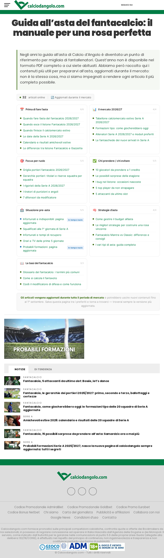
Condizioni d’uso (86, 517)
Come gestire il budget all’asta (114, 219)
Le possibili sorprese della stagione (118, 175)
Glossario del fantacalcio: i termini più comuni (51, 272)
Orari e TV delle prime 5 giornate (43, 240)
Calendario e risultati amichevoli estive (47, 142)
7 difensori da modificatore (39, 197)
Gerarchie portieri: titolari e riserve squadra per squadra (52, 177)
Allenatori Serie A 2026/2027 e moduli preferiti (125, 134)
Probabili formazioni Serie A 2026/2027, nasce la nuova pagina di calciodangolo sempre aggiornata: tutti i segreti (87, 447)
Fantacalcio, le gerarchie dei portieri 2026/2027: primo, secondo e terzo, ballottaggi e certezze (86, 394)
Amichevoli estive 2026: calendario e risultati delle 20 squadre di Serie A (76, 420)
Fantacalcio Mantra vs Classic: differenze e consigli (122, 236)
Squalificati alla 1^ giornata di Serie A (45, 228)
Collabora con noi (146, 512)
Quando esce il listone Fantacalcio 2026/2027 (51, 124)
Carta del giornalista (77, 512)
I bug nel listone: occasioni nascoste (118, 181)
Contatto (109, 517)
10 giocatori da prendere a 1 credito (118, 169)
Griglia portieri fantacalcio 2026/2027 (46, 169)
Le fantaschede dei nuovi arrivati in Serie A (122, 140)
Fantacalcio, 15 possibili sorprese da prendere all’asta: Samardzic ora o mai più (81, 434)
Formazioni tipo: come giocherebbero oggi (122, 128)
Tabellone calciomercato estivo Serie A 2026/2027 (120, 120)
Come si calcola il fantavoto (40, 278)
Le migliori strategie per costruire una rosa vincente (122, 226)
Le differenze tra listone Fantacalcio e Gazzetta (52, 148)
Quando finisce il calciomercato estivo (46, 130)
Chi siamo (51, 512)
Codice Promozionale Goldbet (89, 507)
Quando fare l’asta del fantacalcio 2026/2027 (51, 118)
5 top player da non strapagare (115, 187)
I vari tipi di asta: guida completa (116, 244)
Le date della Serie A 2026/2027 (43, 136)
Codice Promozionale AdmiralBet (38, 507)
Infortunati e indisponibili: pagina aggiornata (43, 220)
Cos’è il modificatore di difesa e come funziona (52, 284)
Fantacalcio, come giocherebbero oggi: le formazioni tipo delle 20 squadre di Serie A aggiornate (85, 408)
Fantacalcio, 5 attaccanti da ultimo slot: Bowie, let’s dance (66, 381)
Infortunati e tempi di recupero (42, 234)
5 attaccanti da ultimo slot (112, 193)
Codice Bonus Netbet (24, 512)
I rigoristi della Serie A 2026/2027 (44, 185)
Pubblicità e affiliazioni (113, 512)
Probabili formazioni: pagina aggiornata (40, 248)
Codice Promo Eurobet (133, 507)
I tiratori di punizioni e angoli (40, 191)
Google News (60, 517)
